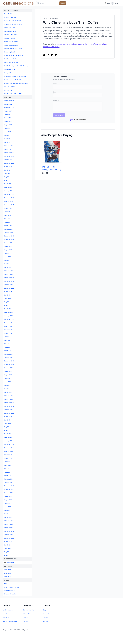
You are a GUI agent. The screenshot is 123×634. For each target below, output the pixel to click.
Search (62, 3)
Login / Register (8, 610)
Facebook (46, 614)
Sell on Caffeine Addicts (10, 621)
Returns (25, 621)
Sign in (71, 120)
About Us (6, 617)
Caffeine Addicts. (17, 630)
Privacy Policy (27, 614)
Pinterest (45, 617)
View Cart (6, 614)
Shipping (25, 617)
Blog (44, 610)
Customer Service (28, 610)
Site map (45, 621)
